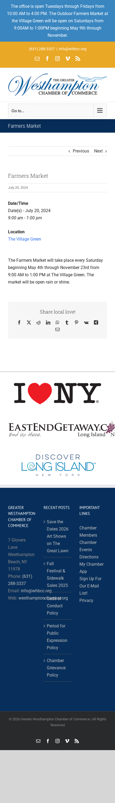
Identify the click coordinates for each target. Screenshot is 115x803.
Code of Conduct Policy (55, 606)
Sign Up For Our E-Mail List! (90, 586)
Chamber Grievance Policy (56, 668)
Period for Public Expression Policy (57, 636)
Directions (88, 556)
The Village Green (24, 239)
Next (98, 151)
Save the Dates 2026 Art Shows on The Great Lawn (57, 536)
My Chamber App (91, 568)
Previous (81, 151)
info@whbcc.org (72, 49)
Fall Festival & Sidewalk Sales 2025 (57, 574)
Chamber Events (88, 546)
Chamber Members (88, 531)
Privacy (86, 600)
